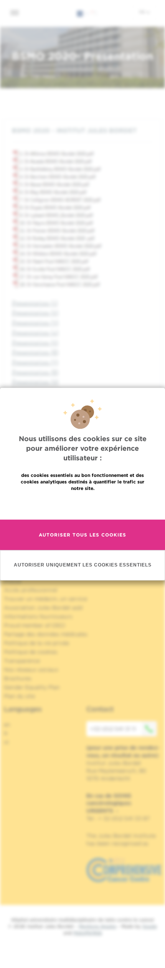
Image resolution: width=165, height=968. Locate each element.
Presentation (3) (35, 322)
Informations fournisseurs (38, 616)
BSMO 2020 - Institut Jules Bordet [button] (74, 130)
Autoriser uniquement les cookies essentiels (83, 565)
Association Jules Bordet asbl (43, 608)
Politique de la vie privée (36, 643)
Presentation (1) (35, 303)
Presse (12, 581)
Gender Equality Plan (32, 687)
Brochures (17, 678)
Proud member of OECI (34, 625)
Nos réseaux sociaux (31, 669)
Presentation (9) (35, 382)
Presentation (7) (35, 362)
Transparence (22, 661)
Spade (149, 926)
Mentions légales (97, 926)
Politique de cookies (31, 652)
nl (6, 742)
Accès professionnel (31, 590)
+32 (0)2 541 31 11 (113, 729)
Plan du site (19, 696)
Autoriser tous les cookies (82, 535)
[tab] (82, 130)
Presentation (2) (35, 312)
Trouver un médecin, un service (45, 599)
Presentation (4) (35, 332)
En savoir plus (83, 505)
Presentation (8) (35, 372)
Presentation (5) (35, 342)
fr (142, 12)
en (7, 724)
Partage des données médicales (45, 634)
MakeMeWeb (87, 933)
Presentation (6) (35, 352)
